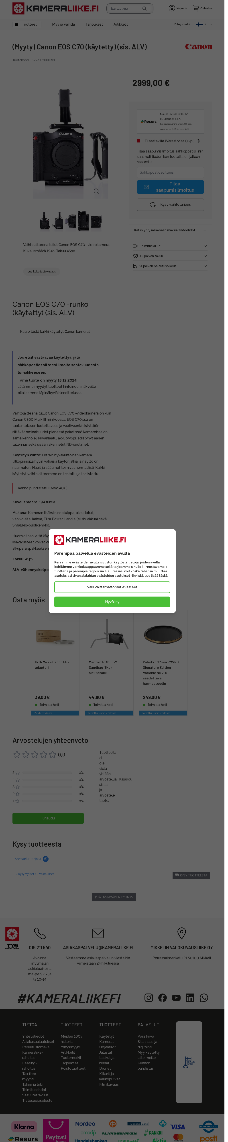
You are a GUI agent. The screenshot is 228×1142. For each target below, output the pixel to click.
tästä (163, 575)
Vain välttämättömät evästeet (112, 587)
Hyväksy (112, 601)
